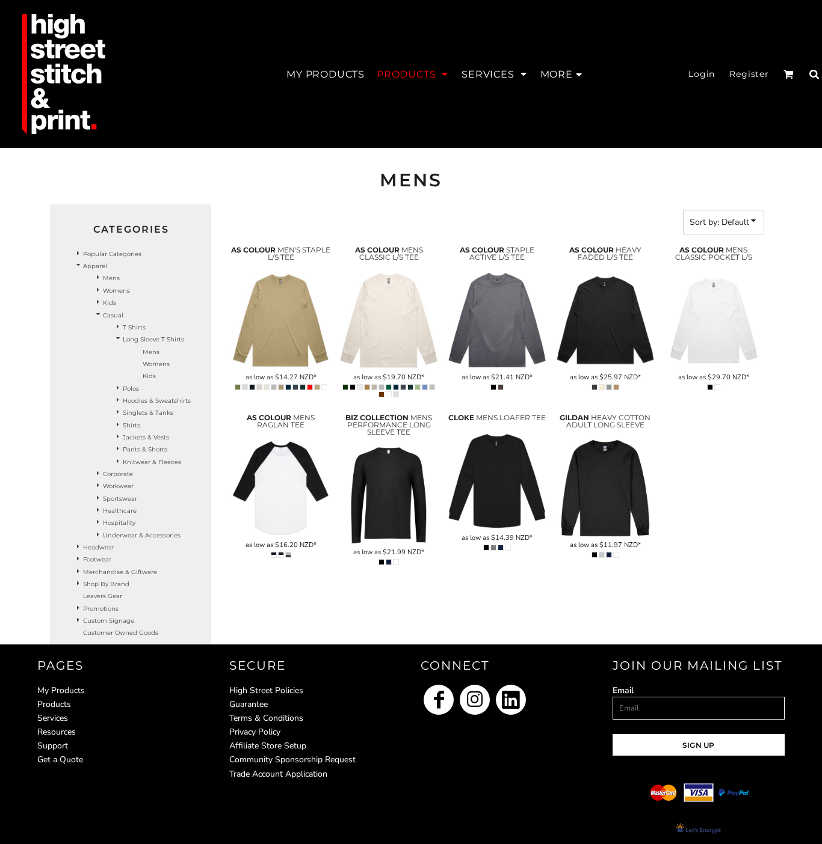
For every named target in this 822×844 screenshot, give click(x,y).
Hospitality (119, 523)
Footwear (97, 559)
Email (623, 690)
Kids (109, 303)
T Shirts (134, 327)
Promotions (101, 609)
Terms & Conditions (266, 718)
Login (701, 74)
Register (749, 74)
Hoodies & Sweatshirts (157, 401)
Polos (131, 389)
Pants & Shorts (145, 449)
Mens (111, 278)
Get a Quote (60, 759)
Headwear (98, 547)
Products (54, 704)
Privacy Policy (254, 732)
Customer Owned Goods (120, 633)
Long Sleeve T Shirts (153, 339)
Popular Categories (112, 254)
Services (52, 718)
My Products (61, 690)
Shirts (131, 425)
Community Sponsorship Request (292, 759)
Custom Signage (108, 621)
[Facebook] (439, 700)
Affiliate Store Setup (267, 745)
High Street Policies (266, 690)
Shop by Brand (106, 584)
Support (52, 745)
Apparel (95, 266)
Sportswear (120, 499)
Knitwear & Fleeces (152, 462)
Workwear (118, 486)
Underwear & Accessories (142, 535)
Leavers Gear (102, 596)
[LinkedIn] (511, 700)
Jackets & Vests (146, 437)
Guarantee (248, 704)
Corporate (118, 474)
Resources (56, 732)
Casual (113, 315)
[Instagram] (475, 700)
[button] (413, 74)
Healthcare (120, 511)
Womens (116, 291)
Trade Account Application (278, 774)
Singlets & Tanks (148, 413)
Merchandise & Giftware (120, 572)
